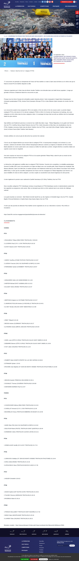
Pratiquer (25, 550)
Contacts (35, 1)
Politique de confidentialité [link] (54, 559)
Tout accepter (24, 559)
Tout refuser (34, 559)
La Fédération (26, 541)
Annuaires (31, 1)
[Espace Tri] (74, 2)
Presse (27, 1)
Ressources (22, 1)
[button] (21, 6)
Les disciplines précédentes (3, 532)
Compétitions (25, 547)
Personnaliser (43, 559)
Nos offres (17, 1)
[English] (76, 1)
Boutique (40, 1)
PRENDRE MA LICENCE (67, 1)
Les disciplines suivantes (75, 532)
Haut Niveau (25, 544)
